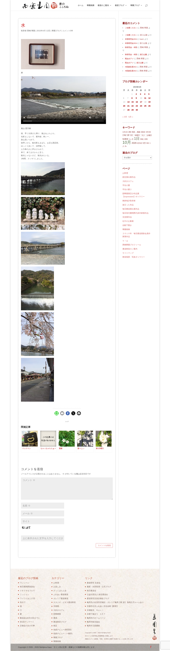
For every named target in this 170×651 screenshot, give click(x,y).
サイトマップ (128, 253)
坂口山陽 (143, 54)
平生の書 (126, 185)
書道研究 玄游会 (93, 583)
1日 (137, 138)
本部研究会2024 (131, 39)
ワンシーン (24, 583)
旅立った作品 (128, 205)
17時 (124, 135)
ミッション (24, 594)
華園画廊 (90, 5)
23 (137, 106)
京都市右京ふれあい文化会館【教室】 (102, 606)
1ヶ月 (131, 139)
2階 (129, 132)
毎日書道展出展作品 (130, 209)
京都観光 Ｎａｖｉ (95, 610)
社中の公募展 (128, 221)
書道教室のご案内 (129, 249)
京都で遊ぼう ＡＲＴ (96, 614)
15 (132, 102)
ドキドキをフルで (27, 591)
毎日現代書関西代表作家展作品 (135, 213)
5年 (147, 143)
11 (145, 98)
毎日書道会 (91, 591)
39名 (142, 139)
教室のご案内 (103, 5)
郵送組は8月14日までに (30, 618)
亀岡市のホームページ (96, 618)
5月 (144, 143)
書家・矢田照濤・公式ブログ (99, 587)
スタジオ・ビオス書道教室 (64, 602)
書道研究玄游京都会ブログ (98, 598)
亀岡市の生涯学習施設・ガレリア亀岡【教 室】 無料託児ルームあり (115, 602)
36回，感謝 (135, 132)
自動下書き (127, 225)
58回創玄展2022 (131, 67)
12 (149, 98)
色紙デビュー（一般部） (63, 633)
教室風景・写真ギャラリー (133, 257)
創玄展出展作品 (128, 177)
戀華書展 (57, 614)
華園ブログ (135, 5)
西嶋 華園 (31, 31)
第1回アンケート (27, 622)
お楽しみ (57, 587)
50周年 (125, 139)
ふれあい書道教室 (60, 594)
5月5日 (139, 143)
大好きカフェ (128, 181)
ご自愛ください (131, 28)
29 (132, 110)
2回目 (143, 132)
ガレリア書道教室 (60, 598)
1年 (128, 135)
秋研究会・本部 (131, 47)
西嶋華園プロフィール (131, 245)
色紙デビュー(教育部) (62, 630)
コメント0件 (68, 31)
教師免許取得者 (128, 201)
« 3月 (124, 117)
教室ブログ (119, 5)
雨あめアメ (129, 58)
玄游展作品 (127, 217)
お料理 (125, 173)
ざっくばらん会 (59, 591)
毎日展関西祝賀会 (27, 587)
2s (126, 146)
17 (141, 102)
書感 (55, 618)
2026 (134, 143)
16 (137, 102)
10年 (146, 139)
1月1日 (125, 132)
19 (149, 102)
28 (128, 110)
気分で (23, 602)
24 (141, 106)
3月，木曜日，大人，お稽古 (141, 135)
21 (128, 106)
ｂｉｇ (125, 241)
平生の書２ (127, 189)
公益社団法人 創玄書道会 (97, 594)
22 (132, 106)
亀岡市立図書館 (93, 626)
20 (124, 106)
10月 (126, 142)
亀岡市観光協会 (93, 622)
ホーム (80, 5)
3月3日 (148, 132)
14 (128, 102)
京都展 (56, 606)
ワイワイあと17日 (27, 598)
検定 (55, 626)
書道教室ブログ (59, 622)
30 (137, 110)
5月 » (131, 117)
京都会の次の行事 (27, 626)
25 (145, 106)
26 (149, 106)
